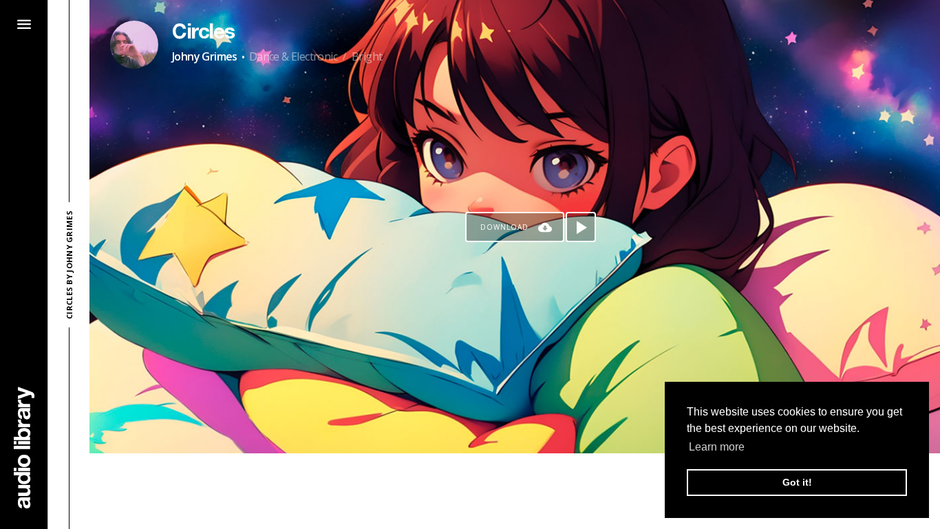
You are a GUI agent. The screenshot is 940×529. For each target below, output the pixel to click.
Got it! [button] (797, 482)
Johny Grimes (204, 56)
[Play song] (581, 227)
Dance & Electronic (293, 56)
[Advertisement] (514, 491)
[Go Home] (24, 447)
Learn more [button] (717, 447)
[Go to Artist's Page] (134, 45)
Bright (367, 56)
